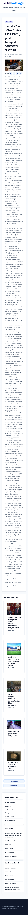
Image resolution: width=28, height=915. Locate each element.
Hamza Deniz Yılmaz (11, 856)
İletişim (14, 10)
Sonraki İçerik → (14, 785)
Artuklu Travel (9, 852)
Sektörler (22, 7)
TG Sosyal (8, 844)
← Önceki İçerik (14, 781)
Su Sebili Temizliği (10, 841)
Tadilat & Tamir (9, 816)
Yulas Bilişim (9, 848)
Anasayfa (5, 7)
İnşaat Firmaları (10, 820)
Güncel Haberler (14, 7)
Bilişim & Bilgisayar (11, 809)
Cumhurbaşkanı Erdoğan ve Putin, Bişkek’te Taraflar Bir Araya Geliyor (13, 835)
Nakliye (7, 813)
